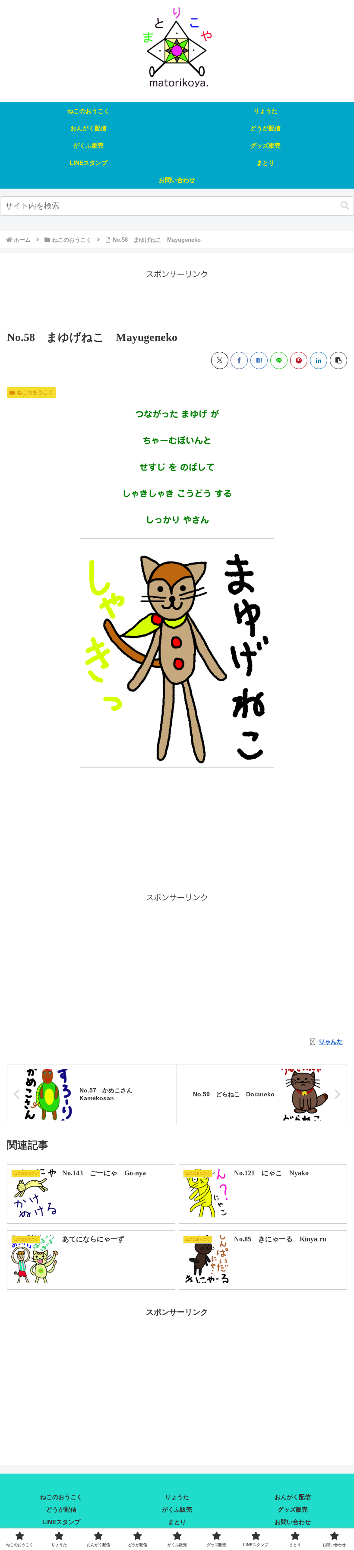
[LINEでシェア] (279, 360)
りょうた (177, 1496)
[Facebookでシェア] (239, 360)
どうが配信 (61, 1509)
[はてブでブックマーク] (259, 360)
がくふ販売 (177, 1509)
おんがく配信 (293, 1496)
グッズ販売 (293, 1509)
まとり (177, 1521)
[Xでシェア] (219, 360)
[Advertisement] (177, 300)
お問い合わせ (293, 1521)
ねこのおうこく (35, 392)
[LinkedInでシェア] (318, 360)
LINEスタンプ (61, 1521)
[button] (345, 206)
